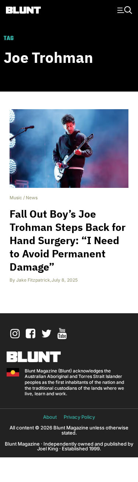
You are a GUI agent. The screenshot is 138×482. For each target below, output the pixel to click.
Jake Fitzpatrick (33, 280)
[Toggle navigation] (123, 9)
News (32, 197)
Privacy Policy (79, 417)
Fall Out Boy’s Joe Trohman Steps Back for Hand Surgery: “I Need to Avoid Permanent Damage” (67, 240)
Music (16, 197)
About (50, 417)
